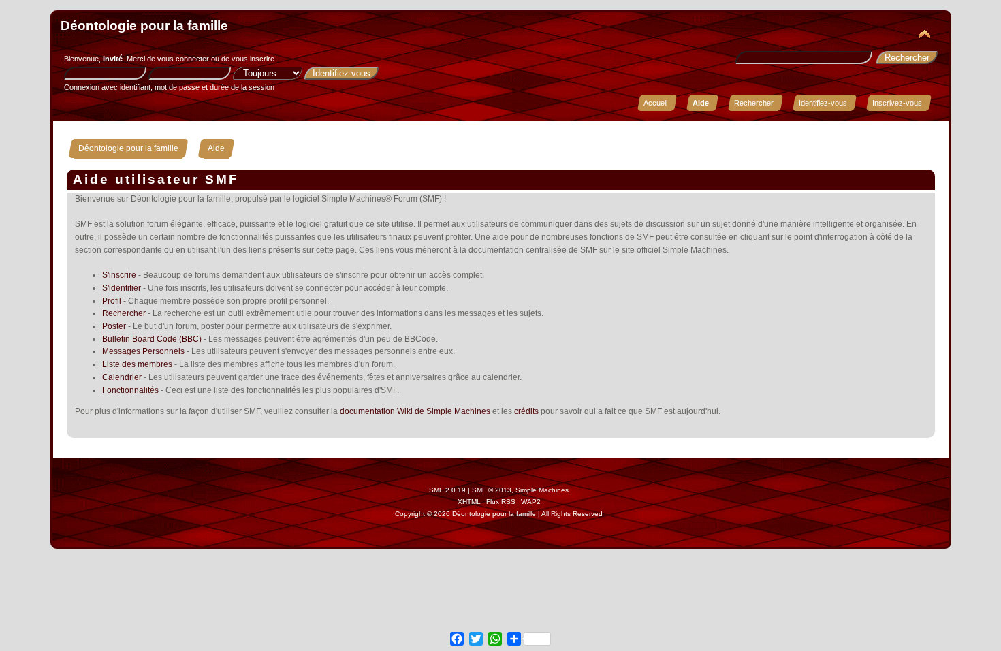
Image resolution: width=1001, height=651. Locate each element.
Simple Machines (542, 490)
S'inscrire (119, 275)
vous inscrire (253, 58)
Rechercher (124, 313)
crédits (526, 411)
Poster (114, 326)
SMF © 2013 (491, 490)
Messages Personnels (143, 351)
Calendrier (122, 377)
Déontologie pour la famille (144, 25)
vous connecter (183, 58)
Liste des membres (137, 364)
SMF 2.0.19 (447, 490)
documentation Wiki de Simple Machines (415, 411)
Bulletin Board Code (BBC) (152, 339)
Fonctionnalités (130, 390)
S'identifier (121, 288)
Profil (111, 301)
